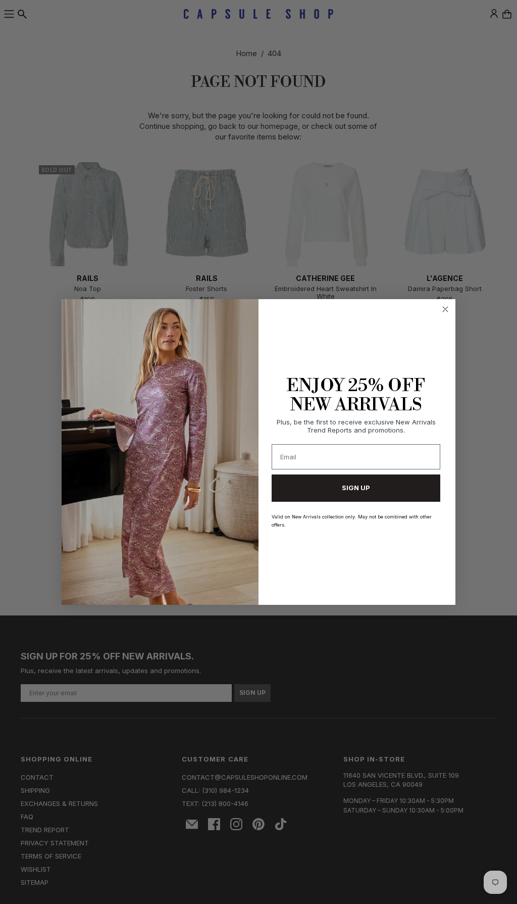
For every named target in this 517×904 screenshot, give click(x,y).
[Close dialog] (445, 309)
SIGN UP (356, 488)
